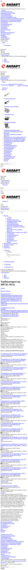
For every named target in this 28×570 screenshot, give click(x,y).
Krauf (2, 309)
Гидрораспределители (17, 303)
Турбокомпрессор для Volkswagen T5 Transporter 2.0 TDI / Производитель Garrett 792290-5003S (13, 360)
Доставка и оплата (5, 526)
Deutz (7, 312)
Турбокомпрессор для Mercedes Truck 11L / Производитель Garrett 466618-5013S (12, 429)
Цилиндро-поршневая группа (8, 540)
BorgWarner (14, 310)
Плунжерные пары (6, 552)
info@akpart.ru (5, 55)
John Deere (3, 309)
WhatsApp (6, 61)
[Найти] (2, 166)
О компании (4, 524)
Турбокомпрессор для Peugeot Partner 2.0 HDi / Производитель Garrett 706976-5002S (13, 401)
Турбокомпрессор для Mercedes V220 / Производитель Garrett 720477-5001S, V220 (12, 415)
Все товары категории (6, 522)
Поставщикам (4, 527)
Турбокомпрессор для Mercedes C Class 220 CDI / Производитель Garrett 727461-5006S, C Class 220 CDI (14, 445)
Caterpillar (19, 310)
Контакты (3, 530)
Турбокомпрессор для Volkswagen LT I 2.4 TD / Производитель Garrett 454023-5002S (13, 387)
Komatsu (16, 312)
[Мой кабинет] (1, 186)
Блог (2, 529)
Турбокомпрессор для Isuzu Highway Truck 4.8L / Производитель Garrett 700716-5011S (13, 460)
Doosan (5, 310)
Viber (5, 59)
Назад (10, 217)
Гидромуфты (4, 547)
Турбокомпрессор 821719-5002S (9, 485)
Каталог (9, 218)
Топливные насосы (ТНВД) (8, 536)
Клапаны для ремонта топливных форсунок (11, 298)
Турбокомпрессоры (6, 537)
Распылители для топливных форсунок (11, 300)
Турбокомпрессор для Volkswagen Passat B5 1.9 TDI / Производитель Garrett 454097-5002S (13, 374)
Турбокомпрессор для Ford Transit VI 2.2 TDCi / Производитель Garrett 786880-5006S (13, 474)
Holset (10, 312)
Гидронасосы (4, 551)
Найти (2, 568)
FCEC (9, 310)
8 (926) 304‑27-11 (5, 38)
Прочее (5, 305)
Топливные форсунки (6, 295)
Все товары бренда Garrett (7, 523)
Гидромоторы (7, 303)
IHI (13, 312)
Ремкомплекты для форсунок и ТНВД (11, 544)
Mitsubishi (20, 312)
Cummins (24, 310)
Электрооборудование (11, 296)
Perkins (25, 312)
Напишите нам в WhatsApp (8, 556)
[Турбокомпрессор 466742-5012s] (10, 314)
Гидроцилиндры (5, 549)
